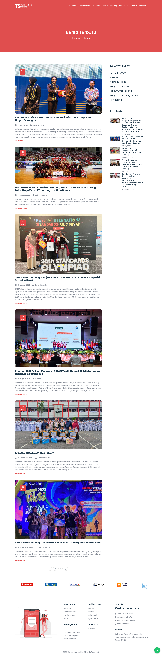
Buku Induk (92, 615)
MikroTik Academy (138, 6)
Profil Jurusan (69, 615)
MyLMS (91, 608)
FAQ (65, 629)
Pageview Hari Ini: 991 (125, 614)
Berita (87, 38)
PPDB (126, 6)
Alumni (105, 6)
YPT (90, 632)
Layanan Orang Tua (72, 632)
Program (96, 6)
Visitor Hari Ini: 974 (124, 617)
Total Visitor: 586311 (124, 624)
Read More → (21, 140)
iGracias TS (93, 629)
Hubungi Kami (116, 6)
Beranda (72, 6)
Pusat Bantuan (70, 639)
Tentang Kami (84, 6)
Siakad (91, 612)
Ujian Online (93, 618)
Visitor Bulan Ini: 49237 (125, 620)
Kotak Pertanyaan (71, 635)
